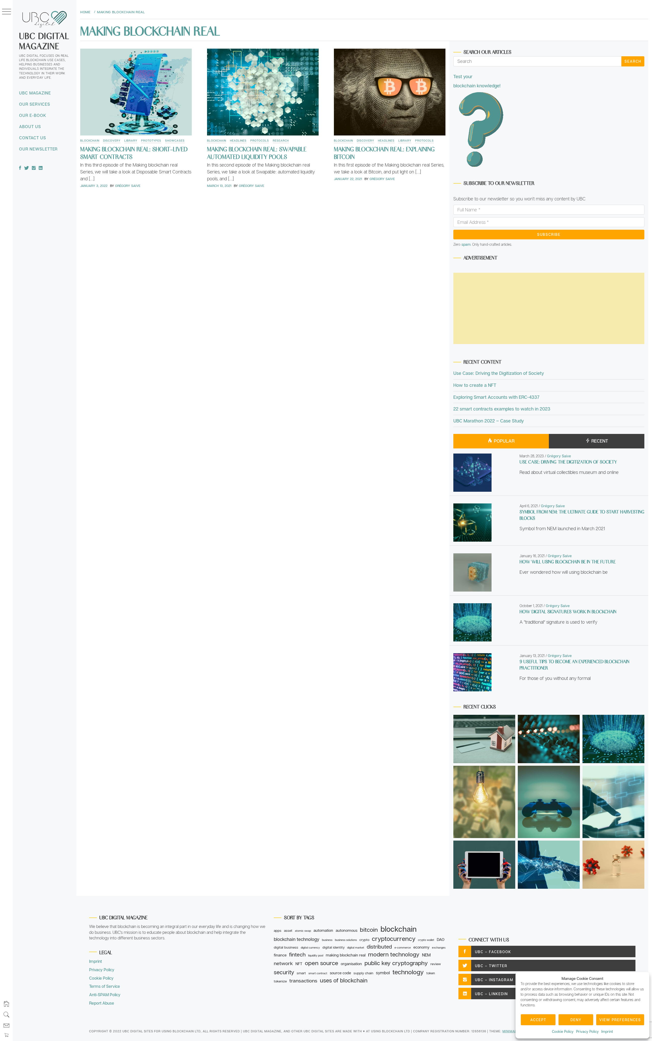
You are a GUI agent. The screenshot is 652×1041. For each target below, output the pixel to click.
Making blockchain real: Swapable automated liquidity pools (256, 152)
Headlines (238, 140)
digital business (286, 947)
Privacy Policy (587, 1031)
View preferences (620, 1020)
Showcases (175, 140)
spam (466, 244)
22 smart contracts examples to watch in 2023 (501, 409)
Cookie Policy (563, 1031)
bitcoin (369, 929)
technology (408, 972)
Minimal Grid (513, 1031)
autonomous (346, 930)
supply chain (363, 973)
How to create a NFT (474, 385)
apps (277, 930)
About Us (30, 126)
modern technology (393, 954)
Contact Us (32, 137)
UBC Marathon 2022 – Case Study (488, 420)
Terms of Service (104, 986)
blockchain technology (296, 939)
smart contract (317, 973)
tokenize (280, 981)
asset (288, 930)
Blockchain (89, 140)
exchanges (438, 947)
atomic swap (303, 930)
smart (301, 973)
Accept (538, 1020)
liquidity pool (315, 955)
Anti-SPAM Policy (104, 994)
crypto (364, 940)
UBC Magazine (35, 92)
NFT (298, 963)
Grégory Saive (127, 186)
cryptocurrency (393, 938)
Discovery (111, 140)
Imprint (607, 1031)
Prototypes (151, 140)
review (435, 964)
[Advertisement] (549, 308)
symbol (383, 972)
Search (632, 61)
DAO (440, 939)
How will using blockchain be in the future (568, 561)
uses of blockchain (344, 980)
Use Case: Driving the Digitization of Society (498, 373)
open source (321, 962)
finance (280, 955)
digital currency (310, 947)
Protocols (259, 140)
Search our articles (487, 52)
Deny (575, 1020)
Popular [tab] (503, 441)
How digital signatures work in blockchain (568, 611)
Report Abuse (101, 1003)
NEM (426, 954)
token (430, 973)
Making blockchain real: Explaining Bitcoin (384, 152)
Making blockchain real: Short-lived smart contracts (133, 152)
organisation (351, 963)
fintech (297, 954)
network (283, 963)
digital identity (333, 947)
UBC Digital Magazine (44, 40)
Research (281, 140)
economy (421, 947)
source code (340, 972)
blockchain (399, 928)
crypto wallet (426, 939)
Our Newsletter (38, 149)
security (284, 972)
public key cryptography (396, 963)
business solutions (346, 939)
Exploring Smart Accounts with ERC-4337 (496, 397)
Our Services (34, 104)
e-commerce (403, 947)
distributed (379, 946)
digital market (355, 947)
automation (323, 930)
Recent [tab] (599, 441)
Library (130, 140)
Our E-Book (32, 115)
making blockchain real (345, 955)
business (327, 939)
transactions (303, 980)
